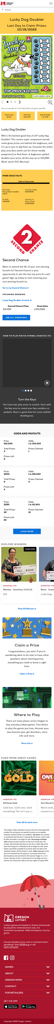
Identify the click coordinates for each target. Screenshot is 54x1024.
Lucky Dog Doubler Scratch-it (17, 300)
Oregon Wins (13, 979)
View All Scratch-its (26, 822)
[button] (7, 102)
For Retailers (14, 992)
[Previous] (3, 102)
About (9, 973)
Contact (10, 986)
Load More (27, 531)
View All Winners (26, 608)
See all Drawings (16, 317)
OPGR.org (24, 944)
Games (8, 10)
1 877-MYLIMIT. (11, 947)
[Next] (19, 102)
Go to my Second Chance (15, 288)
